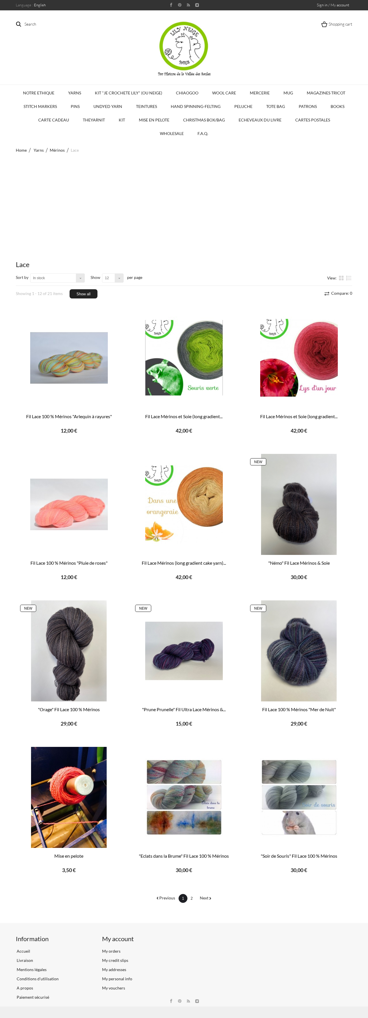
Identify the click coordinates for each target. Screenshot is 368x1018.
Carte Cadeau (53, 119)
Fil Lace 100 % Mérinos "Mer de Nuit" (299, 709)
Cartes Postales (312, 119)
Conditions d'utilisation (37, 978)
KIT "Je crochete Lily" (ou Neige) (128, 92)
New (258, 462)
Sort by (22, 277)
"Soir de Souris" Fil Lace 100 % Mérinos (299, 856)
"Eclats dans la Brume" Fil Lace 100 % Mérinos (184, 856)
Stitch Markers (40, 106)
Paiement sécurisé (32, 997)
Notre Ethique (38, 92)
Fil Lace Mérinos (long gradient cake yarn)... (184, 563)
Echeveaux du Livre (260, 119)
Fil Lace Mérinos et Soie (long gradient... (184, 416)
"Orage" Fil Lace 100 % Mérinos (69, 709)
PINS (75, 106)
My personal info (117, 978)
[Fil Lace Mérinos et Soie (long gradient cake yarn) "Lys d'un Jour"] (299, 357)
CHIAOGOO (187, 92)
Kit (122, 119)
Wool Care (224, 92)
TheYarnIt (94, 119)
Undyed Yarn (107, 106)
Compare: (341, 293)
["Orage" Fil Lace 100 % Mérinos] (69, 650)
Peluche (243, 106)
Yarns (74, 92)
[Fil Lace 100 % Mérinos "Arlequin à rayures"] (69, 357)
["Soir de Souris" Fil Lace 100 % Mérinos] (299, 797)
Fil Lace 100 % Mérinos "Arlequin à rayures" (69, 416)
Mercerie (260, 92)
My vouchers (113, 987)
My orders (111, 951)
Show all (83, 294)
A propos (24, 987)
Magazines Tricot (326, 92)
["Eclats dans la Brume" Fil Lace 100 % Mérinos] (184, 797)
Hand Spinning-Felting (196, 106)
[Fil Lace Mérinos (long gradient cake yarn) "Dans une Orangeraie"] (184, 504)
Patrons (308, 106)
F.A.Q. (203, 133)
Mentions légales (31, 969)
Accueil (23, 951)
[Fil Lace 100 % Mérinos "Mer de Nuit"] (299, 650)
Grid (342, 278)
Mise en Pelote (154, 119)
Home (21, 150)
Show (95, 277)
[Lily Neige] (184, 48)
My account (118, 939)
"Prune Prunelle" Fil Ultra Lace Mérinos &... (184, 709)
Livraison (24, 960)
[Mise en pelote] (69, 797)
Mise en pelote (68, 856)
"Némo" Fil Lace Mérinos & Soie (299, 563)
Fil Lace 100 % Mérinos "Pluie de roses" (69, 563)
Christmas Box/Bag (204, 119)
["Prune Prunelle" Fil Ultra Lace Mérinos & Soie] (184, 650)
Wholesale (172, 133)
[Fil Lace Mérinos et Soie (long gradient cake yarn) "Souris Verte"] (184, 357)
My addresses (114, 969)
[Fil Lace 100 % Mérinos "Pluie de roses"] (69, 504)
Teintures (146, 106)
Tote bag (275, 106)
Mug (288, 92)
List (348, 280)
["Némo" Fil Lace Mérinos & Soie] (299, 504)
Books (337, 106)
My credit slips (115, 960)
